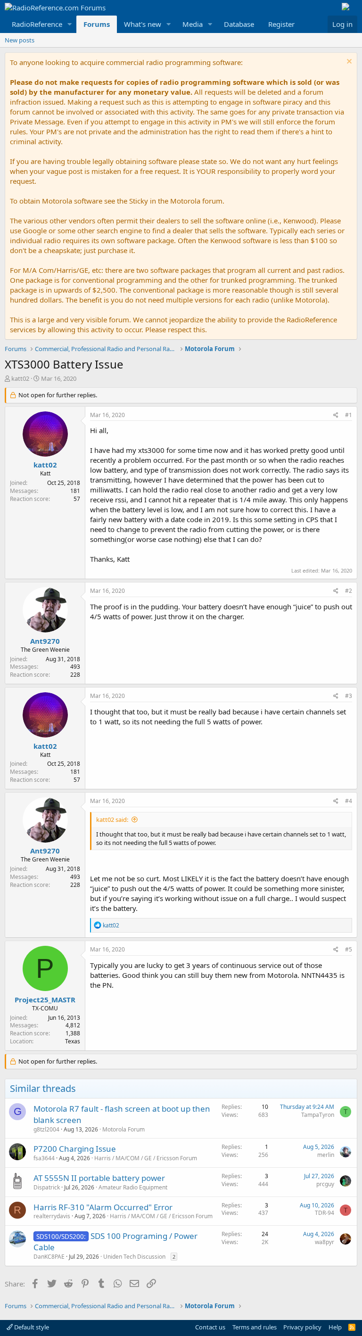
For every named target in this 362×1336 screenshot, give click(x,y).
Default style (31, 1327)
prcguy (325, 1184)
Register (281, 24)
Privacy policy (302, 1327)
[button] (69, 24)
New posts (19, 40)
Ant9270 (45, 641)
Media (192, 24)
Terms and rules (254, 1327)
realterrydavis (51, 1216)
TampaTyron (317, 1115)
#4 (348, 801)
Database (239, 24)
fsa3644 (44, 1158)
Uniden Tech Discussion (134, 1257)
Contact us (210, 1327)
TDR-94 (324, 1213)
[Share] (336, 415)
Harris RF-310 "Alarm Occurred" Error (103, 1207)
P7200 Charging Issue (74, 1148)
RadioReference (37, 24)
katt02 (20, 378)
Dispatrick (46, 1187)
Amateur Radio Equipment (133, 1187)
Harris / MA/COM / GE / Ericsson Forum (145, 1158)
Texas (72, 1041)
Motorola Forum (123, 1129)
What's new (142, 24)
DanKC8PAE (49, 1257)
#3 (348, 696)
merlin (325, 1155)
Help (335, 1327)
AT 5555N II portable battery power (99, 1177)
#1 (348, 415)
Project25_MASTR (45, 999)
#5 (348, 949)
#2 (348, 591)
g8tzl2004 (46, 1129)
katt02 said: (112, 819)
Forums (96, 24)
